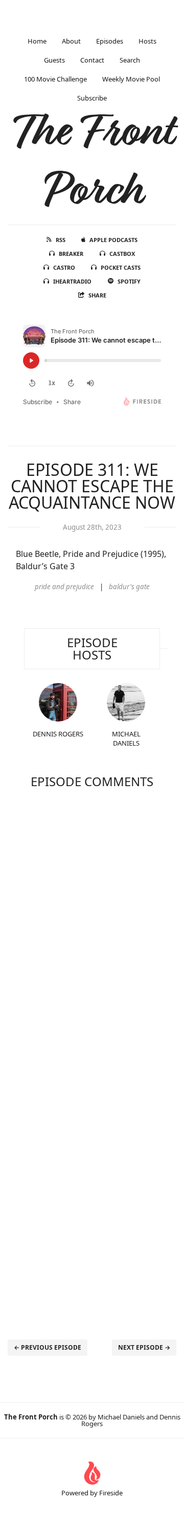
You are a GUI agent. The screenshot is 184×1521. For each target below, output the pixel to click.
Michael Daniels (126, 738)
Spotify (129, 281)
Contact (92, 60)
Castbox (122, 253)
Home (37, 41)
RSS (60, 240)
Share (97, 295)
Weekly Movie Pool (131, 79)
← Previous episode (47, 1347)
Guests (54, 60)
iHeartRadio (72, 281)
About (71, 41)
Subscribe (92, 98)
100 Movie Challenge (55, 79)
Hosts (147, 41)
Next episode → (144, 1347)
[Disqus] (92, 928)
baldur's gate (129, 586)
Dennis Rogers (58, 733)
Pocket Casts (121, 267)
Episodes (109, 41)
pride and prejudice (64, 586)
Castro (64, 267)
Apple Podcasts (113, 240)
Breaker (71, 253)
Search (130, 60)
